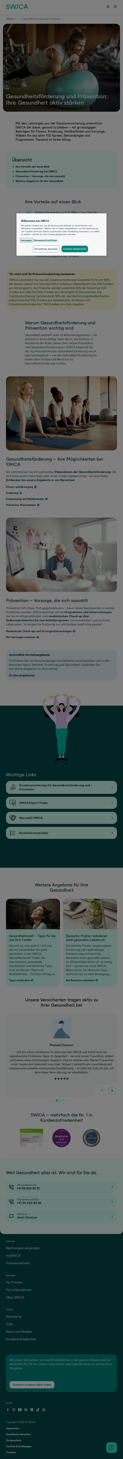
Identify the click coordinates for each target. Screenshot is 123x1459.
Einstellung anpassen (46, 249)
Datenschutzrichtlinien (45, 240)
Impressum (26, 240)
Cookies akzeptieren (74, 249)
